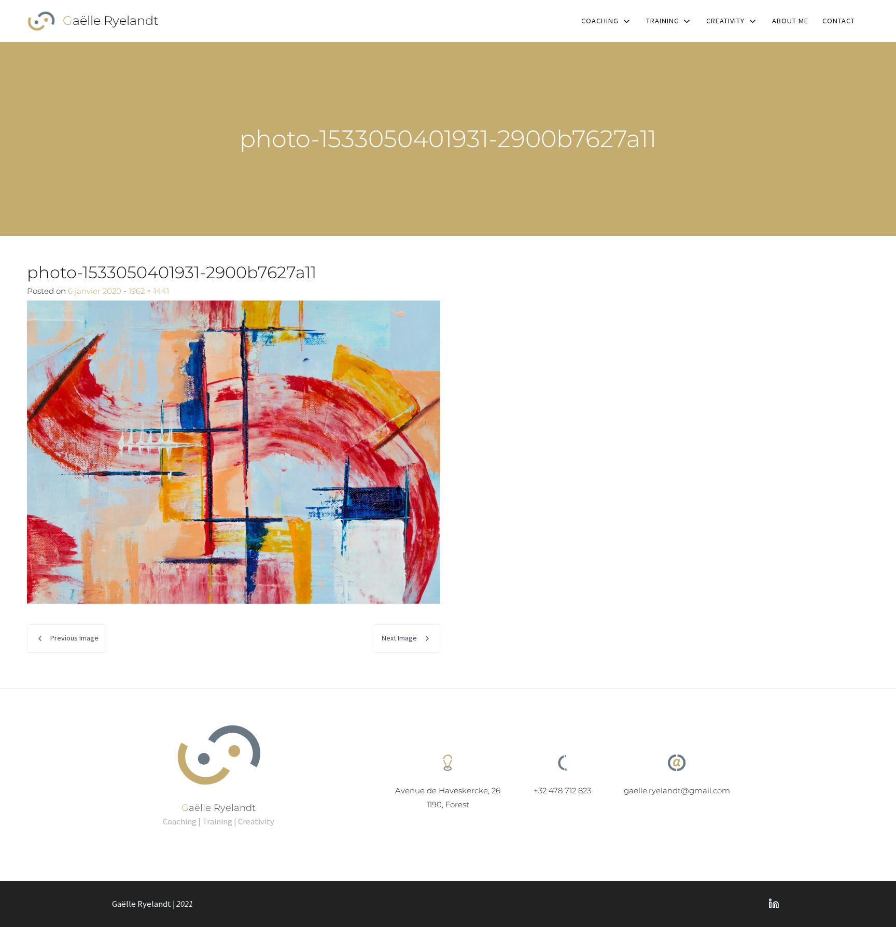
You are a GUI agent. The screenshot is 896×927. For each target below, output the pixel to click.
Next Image (399, 638)
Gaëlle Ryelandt (111, 20)
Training (662, 20)
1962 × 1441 (149, 291)
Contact (838, 20)
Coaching (600, 20)
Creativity (725, 20)
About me (790, 20)
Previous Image (74, 638)
